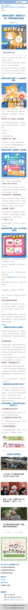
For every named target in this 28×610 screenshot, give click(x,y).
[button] (24, 52)
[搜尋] (26, 2)
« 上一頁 (7, 532)
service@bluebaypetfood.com (15, 599)
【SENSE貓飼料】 (10, 277)
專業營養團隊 (4, 582)
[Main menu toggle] (2, 2)
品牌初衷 (3, 579)
